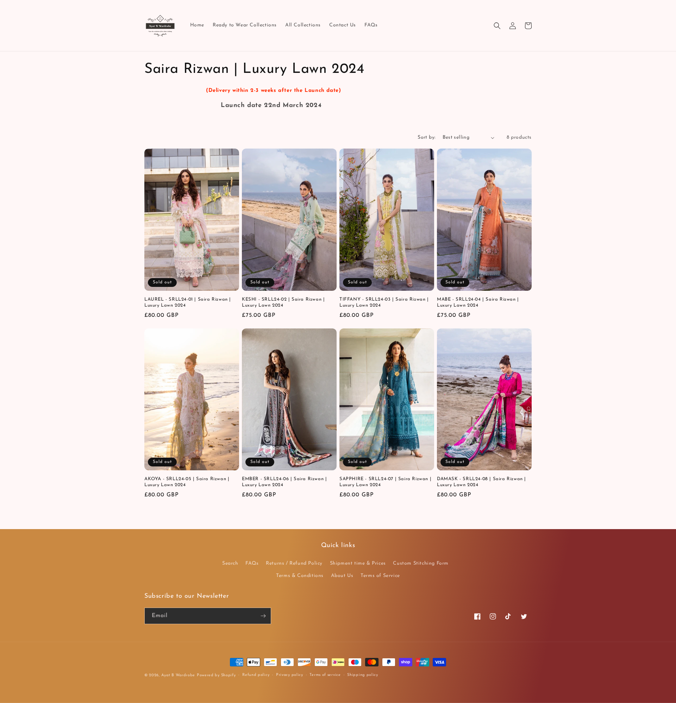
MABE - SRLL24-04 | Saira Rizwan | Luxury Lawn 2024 (478, 302)
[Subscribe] (263, 616)
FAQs (251, 563)
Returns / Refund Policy (294, 563)
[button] (497, 25)
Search (230, 563)
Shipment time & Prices (358, 563)
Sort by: (426, 137)
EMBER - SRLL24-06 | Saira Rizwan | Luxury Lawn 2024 (284, 482)
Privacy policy (289, 675)
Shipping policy (362, 675)
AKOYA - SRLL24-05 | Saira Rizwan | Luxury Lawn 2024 (186, 482)
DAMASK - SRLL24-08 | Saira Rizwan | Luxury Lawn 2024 (481, 482)
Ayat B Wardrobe (178, 675)
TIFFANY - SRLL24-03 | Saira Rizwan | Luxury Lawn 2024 (384, 302)
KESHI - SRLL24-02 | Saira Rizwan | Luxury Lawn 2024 (283, 302)
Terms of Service (380, 575)
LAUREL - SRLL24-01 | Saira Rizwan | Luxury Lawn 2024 (187, 302)
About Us (342, 575)
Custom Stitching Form (421, 563)
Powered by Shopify (216, 675)
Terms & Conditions (300, 575)
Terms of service (324, 675)
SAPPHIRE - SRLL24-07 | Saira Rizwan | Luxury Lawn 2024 (385, 482)
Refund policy (255, 675)
